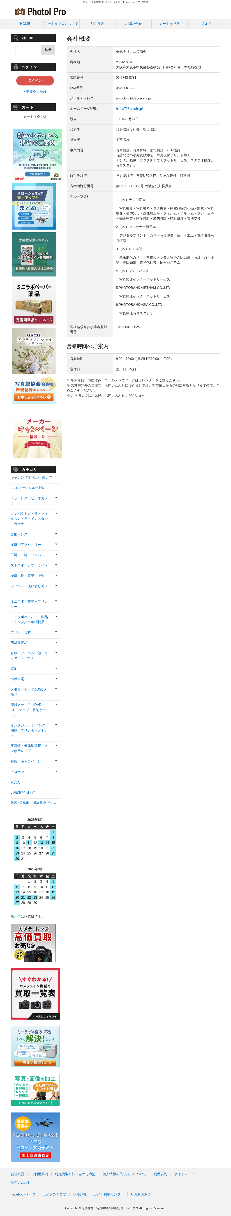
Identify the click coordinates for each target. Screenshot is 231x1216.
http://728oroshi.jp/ (129, 109)
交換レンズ (19, 534)
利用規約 (160, 1174)
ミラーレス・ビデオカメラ (29, 500)
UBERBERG (140, 1194)
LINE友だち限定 (23, 792)
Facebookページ (23, 1194)
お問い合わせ (21, 1182)
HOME (25, 23)
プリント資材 (21, 632)
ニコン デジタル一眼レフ (30, 488)
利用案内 (97, 23)
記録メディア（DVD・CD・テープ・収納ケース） (28, 710)
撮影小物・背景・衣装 (27, 576)
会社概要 (17, 1174)
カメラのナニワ (54, 1194)
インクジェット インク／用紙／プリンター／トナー (30, 730)
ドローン (17, 772)
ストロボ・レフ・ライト (29, 565)
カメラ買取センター (109, 1194)
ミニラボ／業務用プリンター (29, 603)
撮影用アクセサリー (26, 544)
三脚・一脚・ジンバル (27, 555)
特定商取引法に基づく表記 (75, 1174)
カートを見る (169, 23)
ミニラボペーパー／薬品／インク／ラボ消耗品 (29, 619)
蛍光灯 (16, 782)
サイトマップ (184, 1174)
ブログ (206, 23)
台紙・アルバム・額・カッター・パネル (29, 655)
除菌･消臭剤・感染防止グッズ (33, 803)
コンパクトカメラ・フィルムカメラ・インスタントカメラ (29, 519)
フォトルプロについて (61, 23)
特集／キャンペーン (26, 761)
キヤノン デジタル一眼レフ (31, 477)
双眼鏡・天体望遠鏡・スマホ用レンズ (29, 748)
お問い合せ (133, 23)
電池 (14, 668)
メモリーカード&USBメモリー (29, 691)
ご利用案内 (39, 1174)
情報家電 (17, 679)
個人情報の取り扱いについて (125, 1174)
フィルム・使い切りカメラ (29, 588)
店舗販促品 (19, 643)
